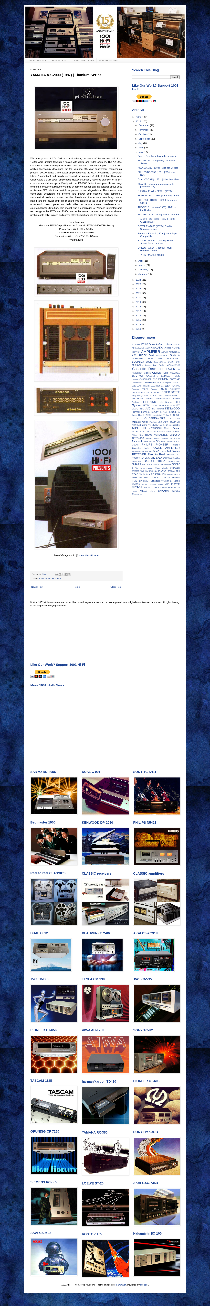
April (141, 260)
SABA (159, 457)
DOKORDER (149, 382)
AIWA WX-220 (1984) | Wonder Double (158, 167)
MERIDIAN (136, 425)
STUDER (135, 471)
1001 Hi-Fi (136, 344)
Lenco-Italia (156, 415)
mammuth (121, 1284)
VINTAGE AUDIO (152, 487)
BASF (150, 359)
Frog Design (137, 396)
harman (149, 398)
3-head (152, 344)
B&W (151, 355)
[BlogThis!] (59, 574)
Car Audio (158, 365)
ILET (155, 406)
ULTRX (177, 481)
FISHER (165, 392)
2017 (139, 311)
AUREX (143, 355)
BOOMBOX (138, 361)
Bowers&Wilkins (160, 362)
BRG (178, 362)
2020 (139, 297)
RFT (178, 455)
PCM (158, 441)
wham (152, 491)
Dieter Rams (137, 383)
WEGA (143, 491)
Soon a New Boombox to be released (157, 156)
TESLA (177, 474)
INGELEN (171, 406)
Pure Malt (144, 451)
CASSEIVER (173, 365)
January (142, 274)
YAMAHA (56, 578)
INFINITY (162, 406)
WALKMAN (167, 487)
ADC (134, 348)
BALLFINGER (161, 355)
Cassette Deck (144, 369)
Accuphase (166, 344)
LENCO (147, 415)
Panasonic (137, 441)
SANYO (161, 461)
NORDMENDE (161, 435)
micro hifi (146, 425)
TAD (142, 471)
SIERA (162, 465)
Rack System (173, 451)
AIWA (154, 347)
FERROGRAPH (138, 392)
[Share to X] (62, 574)
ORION (157, 438)
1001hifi (144, 344)
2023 (139, 284)
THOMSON (165, 478)
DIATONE (175, 379)
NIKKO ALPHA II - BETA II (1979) (155, 191)
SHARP (136, 464)
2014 (139, 324)
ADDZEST (140, 348)
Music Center (172, 428)
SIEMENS (154, 465)
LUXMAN (175, 418)
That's (134, 478)
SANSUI (149, 461)
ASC (134, 355)
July (140, 143)
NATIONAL (174, 431)
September (144, 138)
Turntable (154, 480)
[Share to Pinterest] (69, 574)
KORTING (145, 412)
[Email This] (56, 574)
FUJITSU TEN (156, 396)
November (144, 129)
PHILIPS (147, 444)
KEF (154, 409)
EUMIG (163, 389)
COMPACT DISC (170, 376)
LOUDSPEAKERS (108, 60)
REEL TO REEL (60, 60)
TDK (178, 471)
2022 (139, 288)
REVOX (170, 454)
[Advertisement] (105, 635)
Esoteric (154, 389)
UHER (170, 481)
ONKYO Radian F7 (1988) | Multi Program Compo (155, 249)
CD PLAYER (167, 369)
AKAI (160, 347)
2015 (139, 320)
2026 (139, 117)
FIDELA (149, 392)
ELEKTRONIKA (172, 386)
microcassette (173, 425)
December (144, 125)
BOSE (149, 362)
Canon (147, 365)
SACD (165, 458)
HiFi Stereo (165, 402)
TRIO (145, 481)
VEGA (160, 484)
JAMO (135, 409)
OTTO (165, 438)
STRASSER (175, 468)
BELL (160, 359)
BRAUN (171, 362)
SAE (170, 458)
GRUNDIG (137, 398)
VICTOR (137, 487)
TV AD (164, 481)
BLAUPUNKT (173, 359)
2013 (139, 329)
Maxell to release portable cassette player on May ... (156, 185)
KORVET (154, 412)
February (143, 269)
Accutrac (176, 344)
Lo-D (168, 415)
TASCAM (171, 471)
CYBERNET (145, 379)
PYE (150, 451)
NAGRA (153, 432)
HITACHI (147, 405)
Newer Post (37, 587)
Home (77, 587)
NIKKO (148, 435)
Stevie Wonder (161, 468)
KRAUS (164, 412)
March (142, 265)
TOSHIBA (137, 481)
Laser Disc (137, 415)
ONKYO (175, 434)
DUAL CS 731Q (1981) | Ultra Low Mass (158, 179)
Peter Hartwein (167, 441)
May (141, 152)
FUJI (146, 396)
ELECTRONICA (157, 386)
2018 (139, 306)
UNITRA (136, 484)
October (142, 134)
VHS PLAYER (172, 484)
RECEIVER (139, 454)
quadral (163, 451)
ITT (178, 405)
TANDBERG (151, 471)
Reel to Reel (156, 454)
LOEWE (176, 415)
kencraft (160, 409)
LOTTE (135, 419)
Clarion (147, 373)
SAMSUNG (136, 461)
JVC (147, 408)
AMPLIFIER (45, 578)
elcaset (146, 386)
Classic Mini (160, 372)
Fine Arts (157, 392)
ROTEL (143, 458)
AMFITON (136, 352)
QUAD (156, 451)
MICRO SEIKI (158, 425)
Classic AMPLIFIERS (83, 60)
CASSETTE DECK (37, 60)
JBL (142, 409)
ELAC (139, 386)
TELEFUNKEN (158, 474)
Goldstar (167, 396)
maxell (145, 422)
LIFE (163, 415)
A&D (158, 344)
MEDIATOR (175, 422)
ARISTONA (174, 352)
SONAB (168, 465)
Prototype (136, 451)
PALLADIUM (175, 438)
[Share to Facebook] (66, 574)
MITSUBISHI (155, 428)
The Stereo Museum (148, 478)
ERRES (145, 389)
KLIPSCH (136, 412)
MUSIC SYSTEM (140, 431)
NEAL (134, 435)
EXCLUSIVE (175, 389)
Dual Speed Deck (169, 383)
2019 (139, 302)
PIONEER (162, 444)
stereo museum (146, 468)
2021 (139, 293)
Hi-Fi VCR (149, 401)
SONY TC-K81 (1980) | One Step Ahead (158, 195)
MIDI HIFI (139, 428)
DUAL (158, 382)
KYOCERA (174, 412)
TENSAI (170, 474)
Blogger (144, 1284)
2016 (139, 315)
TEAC (135, 474)
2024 (139, 279)
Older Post (115, 587)
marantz (136, 421)
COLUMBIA (175, 373)
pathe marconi (149, 441)
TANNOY (162, 471)
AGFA (148, 348)
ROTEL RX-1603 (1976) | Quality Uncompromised (155, 227)
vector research (149, 484)
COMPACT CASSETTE (145, 376)
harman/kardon (163, 398)
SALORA (176, 458)
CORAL (135, 379)
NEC (141, 435)
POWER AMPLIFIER (166, 447)
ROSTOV (136, 458)
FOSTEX (175, 392)
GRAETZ (176, 396)
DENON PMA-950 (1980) (151, 255)
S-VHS (151, 457)
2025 (139, 121)
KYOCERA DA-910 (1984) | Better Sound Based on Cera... (155, 242)
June (141, 147)
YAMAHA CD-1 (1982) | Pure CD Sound (158, 214)
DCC (155, 379)
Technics (144, 474)
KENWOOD (172, 408)
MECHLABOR (163, 422)
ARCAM (164, 352)
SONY (176, 464)
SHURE (145, 465)
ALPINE (176, 348)
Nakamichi (162, 431)
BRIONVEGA (137, 365)
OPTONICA (138, 438)
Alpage (168, 348)
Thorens (176, 478)
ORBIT (149, 438)
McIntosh (153, 422)
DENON (163, 379)
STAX (135, 468)
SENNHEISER (174, 461)
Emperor (135, 389)
